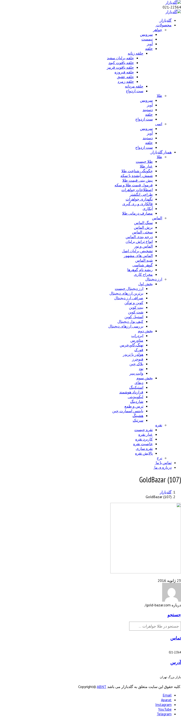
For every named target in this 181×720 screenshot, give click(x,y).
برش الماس (143, 227)
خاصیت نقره (143, 443)
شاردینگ (136, 401)
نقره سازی (144, 448)
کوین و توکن (133, 302)
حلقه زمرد (126, 81)
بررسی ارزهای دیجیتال (125, 326)
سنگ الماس (143, 222)
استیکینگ (136, 387)
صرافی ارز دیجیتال (128, 298)
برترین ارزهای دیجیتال (126, 293)
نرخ (159, 458)
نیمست (147, 39)
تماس (175, 638)
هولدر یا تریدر (133, 354)
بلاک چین (136, 363)
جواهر (157, 29)
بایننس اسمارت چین (127, 410)
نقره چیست (143, 429)
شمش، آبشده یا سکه (136, 175)
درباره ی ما (163, 467)
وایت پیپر (136, 373)
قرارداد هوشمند (131, 392)
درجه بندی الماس (139, 236)
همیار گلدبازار (161, 152)
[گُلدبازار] (173, 2)
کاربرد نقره (144, 439)
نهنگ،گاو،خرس (131, 345)
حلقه (149, 48)
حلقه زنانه (135, 53)
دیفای (139, 382)
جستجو (174, 614)
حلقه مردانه (134, 86)
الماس (157, 218)
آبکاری (148, 208)
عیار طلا (146, 166)
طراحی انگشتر (141, 194)
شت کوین (135, 312)
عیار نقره (145, 434)
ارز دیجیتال (153, 279)
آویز (150, 43)
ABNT (101, 686)
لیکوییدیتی (135, 396)
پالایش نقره (144, 453)
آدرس (175, 662)
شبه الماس (144, 260)
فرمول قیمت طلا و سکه (134, 185)
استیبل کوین (133, 316)
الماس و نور (143, 246)
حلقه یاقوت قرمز (120, 67)
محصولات (164, 25)
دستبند (148, 109)
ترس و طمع (133, 406)
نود (141, 368)
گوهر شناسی (142, 265)
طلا (159, 95)
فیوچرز (137, 359)
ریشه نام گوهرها (140, 269)
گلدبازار (166, 20)
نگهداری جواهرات (139, 199)
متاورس (136, 340)
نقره (158, 425)
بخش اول (145, 283)
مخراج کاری (143, 274)
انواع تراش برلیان (139, 241)
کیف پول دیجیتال (130, 321)
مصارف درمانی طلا (137, 213)
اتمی (158, 123)
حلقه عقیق (125, 76)
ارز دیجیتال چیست (129, 288)
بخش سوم (144, 378)
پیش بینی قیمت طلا (137, 180)
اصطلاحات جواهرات (137, 189)
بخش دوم (145, 330)
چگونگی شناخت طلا (137, 170)
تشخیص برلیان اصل (137, 250)
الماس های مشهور (138, 255)
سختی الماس (142, 232)
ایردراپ (137, 335)
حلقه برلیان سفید (120, 58)
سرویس (146, 34)
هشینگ (137, 415)
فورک (138, 349)
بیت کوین (136, 307)
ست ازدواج (134, 90)
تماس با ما (164, 462)
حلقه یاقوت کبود (121, 62)
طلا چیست (144, 161)
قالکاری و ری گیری (137, 203)
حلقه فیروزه (124, 72)
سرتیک (138, 420)
